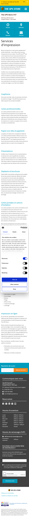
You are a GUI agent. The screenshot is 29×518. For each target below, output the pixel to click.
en (24, 1)
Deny (14, 289)
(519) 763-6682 (8, 391)
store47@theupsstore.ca (11, 394)
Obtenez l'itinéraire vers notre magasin (15, 387)
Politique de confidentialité (7, 493)
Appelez (8, 35)
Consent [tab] (5, 232)
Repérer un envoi (21, 370)
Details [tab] (14, 232)
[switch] (25, 263)
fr (27, 1)
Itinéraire (21, 27)
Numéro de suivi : (8, 366)
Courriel (21, 35)
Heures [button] (8, 27)
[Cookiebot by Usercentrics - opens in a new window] (20, 228)
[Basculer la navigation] (25, 9)
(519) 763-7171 (8, 389)
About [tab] (23, 232)
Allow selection (14, 284)
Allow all (14, 279)
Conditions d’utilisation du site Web (9, 495)
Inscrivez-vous (9, 481)
